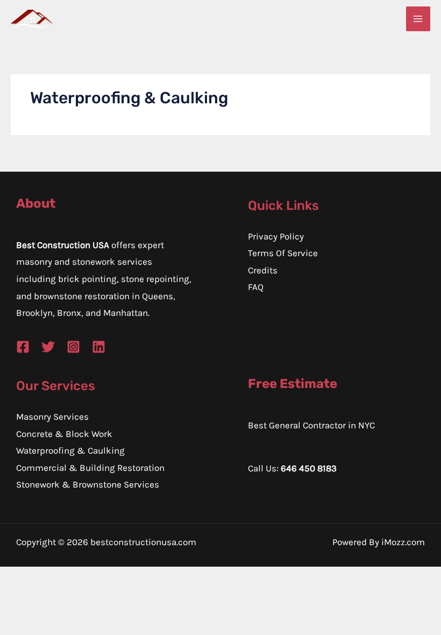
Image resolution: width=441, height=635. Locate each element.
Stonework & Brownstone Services (87, 484)
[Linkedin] (98, 347)
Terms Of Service (283, 253)
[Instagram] (73, 347)
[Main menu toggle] (418, 18)
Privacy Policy (276, 236)
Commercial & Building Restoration (90, 467)
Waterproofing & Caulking (70, 450)
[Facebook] (23, 347)
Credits (263, 270)
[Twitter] (48, 347)
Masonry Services (52, 416)
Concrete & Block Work (64, 433)
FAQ (256, 286)
